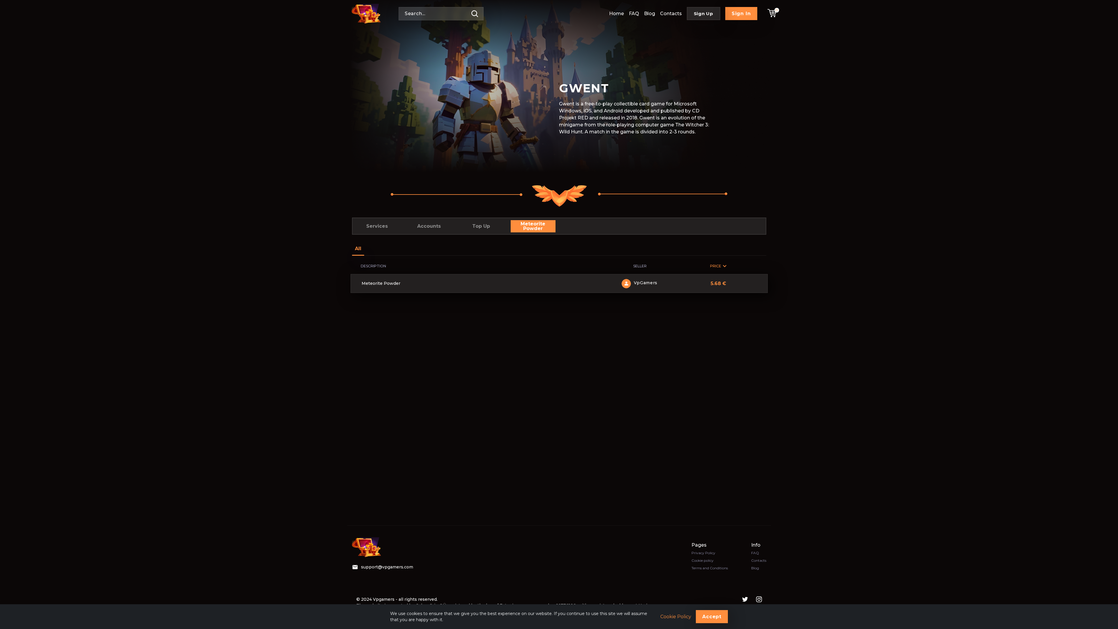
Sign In (741, 13)
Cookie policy (702, 560)
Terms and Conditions (709, 568)
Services (377, 226)
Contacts (671, 13)
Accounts (429, 226)
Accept (711, 616)
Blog (649, 13)
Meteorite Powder (533, 226)
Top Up (481, 226)
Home (616, 13)
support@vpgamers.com (387, 567)
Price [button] (715, 266)
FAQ (634, 13)
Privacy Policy (703, 553)
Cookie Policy (675, 616)
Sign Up (703, 13)
